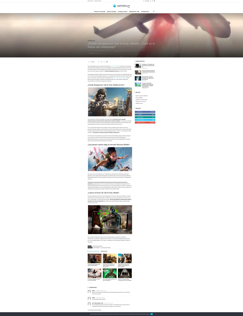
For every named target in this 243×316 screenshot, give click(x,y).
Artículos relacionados (94, 251)
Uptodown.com (145, 11)
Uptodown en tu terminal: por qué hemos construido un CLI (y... (148, 65)
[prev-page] (88, 283)
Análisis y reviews (111, 11)
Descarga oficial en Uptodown (97, 246)
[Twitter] (152, 1)
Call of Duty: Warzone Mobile (119, 77)
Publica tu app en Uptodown (142, 95)
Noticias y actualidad (99, 11)
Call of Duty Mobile (96, 247)
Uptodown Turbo (139, 103)
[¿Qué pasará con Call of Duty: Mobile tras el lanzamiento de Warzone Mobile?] (125, 258)
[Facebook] (144, 1)
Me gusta (152, 111)
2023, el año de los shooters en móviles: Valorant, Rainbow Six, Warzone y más (108, 265)
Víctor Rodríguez (92, 53)
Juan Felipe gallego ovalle (97, 303)
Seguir (153, 114)
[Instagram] (146, 1)
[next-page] (90, 283)
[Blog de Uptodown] (121, 6)
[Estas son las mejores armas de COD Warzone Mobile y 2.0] (110, 273)
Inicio (89, 15)
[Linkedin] (148, 1)
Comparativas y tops (134, 11)
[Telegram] (107, 61)
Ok (151, 314)
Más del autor (104, 251)
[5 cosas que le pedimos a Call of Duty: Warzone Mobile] (95, 273)
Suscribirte (152, 122)
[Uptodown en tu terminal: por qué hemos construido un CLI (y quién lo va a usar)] (138, 66)
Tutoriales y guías (122, 11)
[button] (153, 11)
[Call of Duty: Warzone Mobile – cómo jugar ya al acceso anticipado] (125, 273)
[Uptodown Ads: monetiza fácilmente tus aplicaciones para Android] (138, 78)
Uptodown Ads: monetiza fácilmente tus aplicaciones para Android (148, 78)
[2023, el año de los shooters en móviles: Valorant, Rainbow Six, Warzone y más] (110, 258)
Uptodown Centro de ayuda (141, 99)
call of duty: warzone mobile (105, 247)
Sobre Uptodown (139, 97)
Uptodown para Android (141, 101)
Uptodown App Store (97, 0)
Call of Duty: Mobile (115, 66)
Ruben (93, 297)
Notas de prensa (90, 0)
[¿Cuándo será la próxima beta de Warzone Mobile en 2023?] (95, 258)
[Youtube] (154, 1)
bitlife (93, 290)
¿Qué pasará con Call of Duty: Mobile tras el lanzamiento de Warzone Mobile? (123, 265)
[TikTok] (150, 1)
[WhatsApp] (104, 61)
